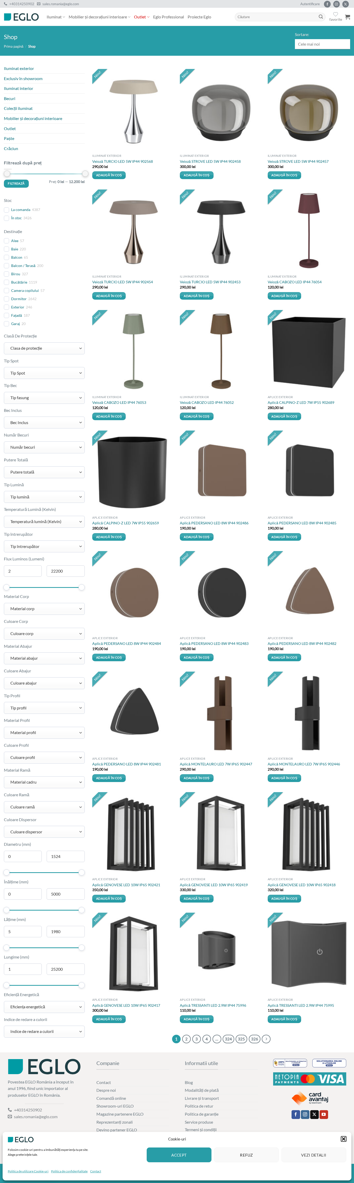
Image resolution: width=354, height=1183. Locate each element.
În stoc (16, 218)
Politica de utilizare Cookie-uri (28, 1171)
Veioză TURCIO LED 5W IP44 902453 (210, 282)
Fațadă (16, 315)
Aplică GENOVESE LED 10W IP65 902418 (302, 885)
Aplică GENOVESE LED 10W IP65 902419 (214, 885)
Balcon (16, 257)
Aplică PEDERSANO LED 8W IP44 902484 (126, 643)
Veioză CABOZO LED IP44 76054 (295, 282)
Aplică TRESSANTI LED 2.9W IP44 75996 (213, 1005)
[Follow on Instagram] (336, 4)
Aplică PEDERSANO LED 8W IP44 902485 (302, 523)
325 (241, 1039)
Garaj (15, 323)
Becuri (9, 98)
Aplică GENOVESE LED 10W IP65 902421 (126, 885)
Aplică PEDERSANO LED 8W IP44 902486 (214, 523)
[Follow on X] (345, 4)
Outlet (140, 16)
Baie (14, 249)
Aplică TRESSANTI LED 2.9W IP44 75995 (301, 1005)
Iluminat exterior (19, 68)
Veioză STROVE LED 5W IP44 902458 (210, 161)
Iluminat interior (18, 88)
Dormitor (19, 299)
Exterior (17, 307)
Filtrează (16, 183)
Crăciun (11, 148)
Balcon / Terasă (23, 265)
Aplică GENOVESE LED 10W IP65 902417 (126, 1005)
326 (254, 1039)
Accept (179, 1155)
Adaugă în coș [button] (109, 175)
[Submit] (320, 17)
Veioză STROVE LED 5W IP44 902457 (298, 161)
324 (228, 1039)
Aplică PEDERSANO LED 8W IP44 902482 (302, 643)
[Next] (266, 1039)
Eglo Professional (168, 16)
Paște (9, 138)
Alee (14, 240)
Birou (15, 274)
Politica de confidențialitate (69, 1171)
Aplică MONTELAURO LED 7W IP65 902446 (304, 764)
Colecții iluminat (18, 108)
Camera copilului (25, 290)
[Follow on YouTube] (324, 1114)
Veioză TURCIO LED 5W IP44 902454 (122, 282)
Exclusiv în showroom (23, 78)
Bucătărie (19, 282)
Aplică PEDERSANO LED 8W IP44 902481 (126, 764)
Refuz (246, 1155)
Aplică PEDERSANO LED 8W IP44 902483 (214, 643)
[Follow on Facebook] (327, 4)
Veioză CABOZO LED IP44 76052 (207, 402)
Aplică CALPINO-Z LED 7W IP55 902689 (301, 402)
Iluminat (54, 16)
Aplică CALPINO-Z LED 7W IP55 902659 (125, 523)
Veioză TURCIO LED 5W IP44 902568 (122, 161)
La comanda (20, 209)
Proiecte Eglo (199, 16)
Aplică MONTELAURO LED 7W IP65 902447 (216, 764)
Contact (95, 1171)
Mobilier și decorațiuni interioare (98, 16)
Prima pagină (13, 46)
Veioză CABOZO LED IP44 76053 (119, 402)
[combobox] (44, 348)
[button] (343, 1139)
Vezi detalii (313, 1155)
